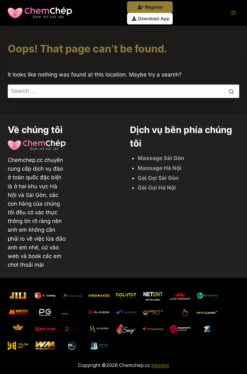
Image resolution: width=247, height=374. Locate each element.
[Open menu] (233, 13)
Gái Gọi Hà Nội (157, 187)
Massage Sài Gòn (161, 158)
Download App (153, 18)
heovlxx (160, 365)
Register (154, 7)
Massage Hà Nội (159, 168)
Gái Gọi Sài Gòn (158, 178)
